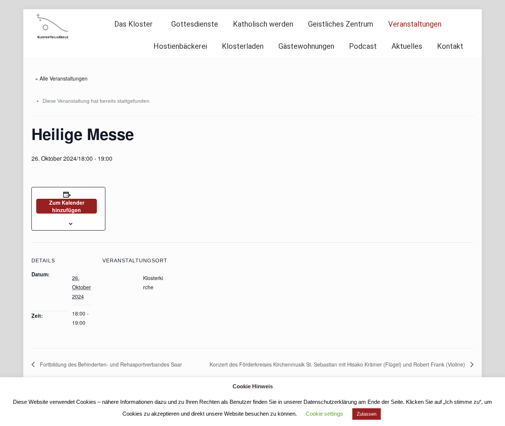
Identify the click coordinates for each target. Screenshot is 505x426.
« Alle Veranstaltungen (61, 78)
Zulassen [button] (366, 414)
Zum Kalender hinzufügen (66, 206)
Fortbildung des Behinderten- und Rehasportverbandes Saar (110, 364)
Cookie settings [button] (324, 413)
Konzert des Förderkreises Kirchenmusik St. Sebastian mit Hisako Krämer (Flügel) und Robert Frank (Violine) (338, 364)
